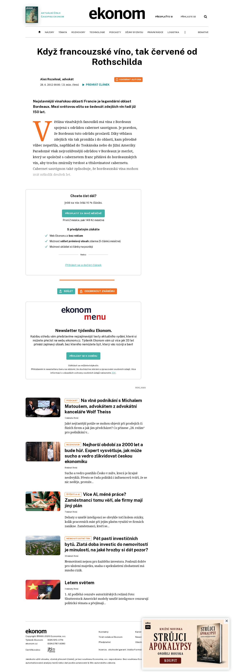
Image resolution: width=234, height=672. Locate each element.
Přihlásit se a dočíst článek (83, 265)
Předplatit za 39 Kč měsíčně (83, 213)
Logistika (173, 32)
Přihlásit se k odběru (83, 356)
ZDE (114, 373)
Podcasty (115, 32)
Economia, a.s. (58, 636)
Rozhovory (78, 32)
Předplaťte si (164, 16)
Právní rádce (155, 32)
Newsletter (141, 637)
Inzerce (103, 649)
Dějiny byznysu (134, 32)
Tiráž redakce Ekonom (110, 637)
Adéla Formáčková (137, 649)
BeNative (203, 32)
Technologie (97, 32)
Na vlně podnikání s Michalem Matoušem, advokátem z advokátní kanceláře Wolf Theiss (103, 406)
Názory (49, 32)
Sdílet (68, 291)
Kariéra (139, 632)
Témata (62, 32)
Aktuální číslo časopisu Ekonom (52, 15)
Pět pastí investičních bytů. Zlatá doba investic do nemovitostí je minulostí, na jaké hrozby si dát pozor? (106, 544)
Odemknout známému (99, 291)
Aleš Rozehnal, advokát (57, 79)
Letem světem (79, 582)
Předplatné (105, 642)
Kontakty (103, 632)
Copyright (31, 636)
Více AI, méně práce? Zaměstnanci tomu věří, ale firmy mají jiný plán (104, 500)
